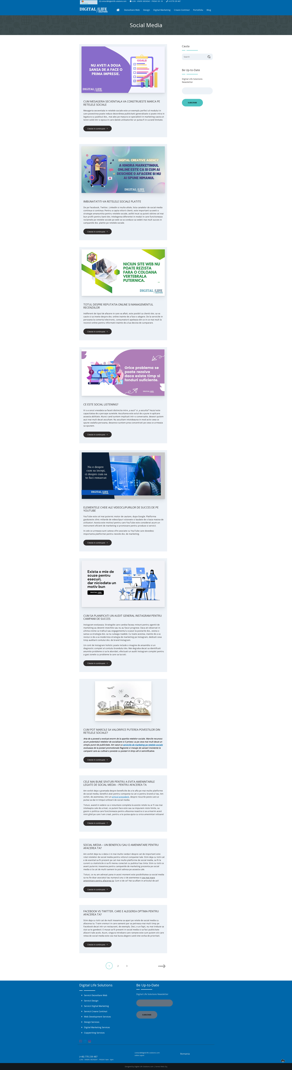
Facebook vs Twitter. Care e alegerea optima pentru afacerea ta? (121, 912)
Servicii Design (91, 1000)
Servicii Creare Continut (95, 1011)
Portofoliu (198, 10)
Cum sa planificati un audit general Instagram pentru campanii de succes (122, 617)
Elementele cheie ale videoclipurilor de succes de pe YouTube (121, 508)
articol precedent (120, 796)
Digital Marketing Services (97, 1027)
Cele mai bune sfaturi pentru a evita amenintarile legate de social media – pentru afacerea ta (119, 783)
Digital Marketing (162, 10)
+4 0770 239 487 (174, 1)
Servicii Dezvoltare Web (95, 995)
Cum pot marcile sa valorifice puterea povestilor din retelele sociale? (121, 731)
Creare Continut (182, 10)
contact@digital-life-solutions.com (113, 1)
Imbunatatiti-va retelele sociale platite (112, 201)
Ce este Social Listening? (100, 404)
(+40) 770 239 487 (88, 1056)
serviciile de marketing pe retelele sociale (143, 744)
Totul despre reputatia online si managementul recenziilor (118, 306)
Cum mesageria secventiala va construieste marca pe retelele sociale (121, 102)
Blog (209, 10)
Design (146, 10)
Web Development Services (97, 1016)
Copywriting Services (94, 1032)
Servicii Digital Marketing (96, 1006)
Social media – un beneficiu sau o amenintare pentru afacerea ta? (121, 846)
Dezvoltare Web (132, 10)
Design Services (91, 1022)
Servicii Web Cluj (161, 1066)
